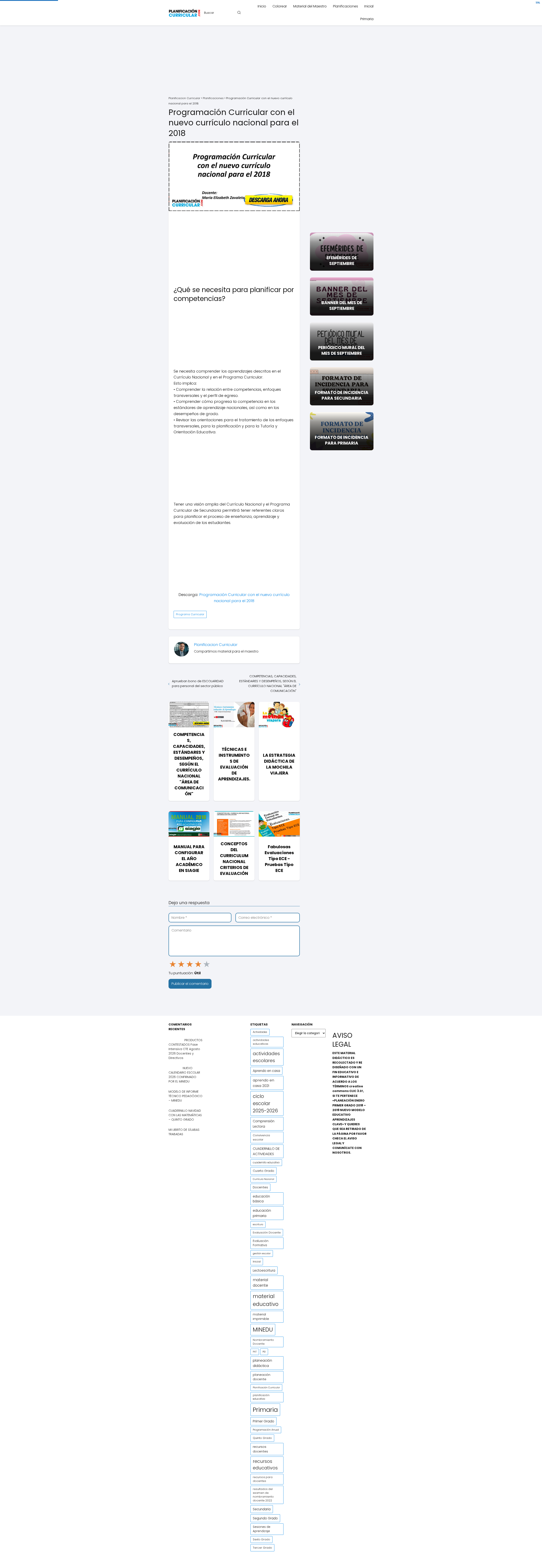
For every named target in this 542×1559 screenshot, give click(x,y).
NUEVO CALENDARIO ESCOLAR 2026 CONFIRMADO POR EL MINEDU (184, 1075)
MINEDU (263, 1329)
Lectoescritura (264, 1270)
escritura (258, 1224)
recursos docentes (260, 1449)
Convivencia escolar (261, 1137)
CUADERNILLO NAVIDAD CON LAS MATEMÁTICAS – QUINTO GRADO (185, 1115)
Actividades (260, 1032)
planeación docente (261, 1377)
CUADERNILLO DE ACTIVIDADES (266, 1151)
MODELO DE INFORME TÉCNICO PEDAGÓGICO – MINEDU (185, 1096)
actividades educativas (261, 1042)
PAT (255, 1351)
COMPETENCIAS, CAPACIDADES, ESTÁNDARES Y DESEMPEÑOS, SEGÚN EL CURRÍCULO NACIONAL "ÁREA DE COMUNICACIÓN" (267, 683)
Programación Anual (266, 1430)
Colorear (279, 6)
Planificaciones (345, 6)
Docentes (260, 1187)
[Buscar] (238, 12)
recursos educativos (265, 1464)
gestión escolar (262, 1253)
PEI (264, 1351)
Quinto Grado (262, 1438)
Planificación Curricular (266, 1387)
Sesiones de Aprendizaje (261, 1529)
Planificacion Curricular (216, 644)
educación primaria (262, 1213)
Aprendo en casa (266, 1070)
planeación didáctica (262, 1363)
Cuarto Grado (263, 1171)
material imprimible (261, 1316)
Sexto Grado (261, 1539)
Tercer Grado (262, 1548)
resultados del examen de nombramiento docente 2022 (263, 1494)
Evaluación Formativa (260, 1243)
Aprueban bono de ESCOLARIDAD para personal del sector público (198, 683)
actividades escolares (266, 1057)
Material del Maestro (310, 6)
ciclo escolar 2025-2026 (265, 1103)
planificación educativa (261, 1397)
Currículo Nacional (263, 1179)
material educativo (265, 1300)
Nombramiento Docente (263, 1342)
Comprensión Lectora (263, 1124)
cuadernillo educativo (266, 1162)
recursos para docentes (262, 1479)
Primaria (366, 19)
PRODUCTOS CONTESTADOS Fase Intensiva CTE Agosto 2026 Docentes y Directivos (185, 1049)
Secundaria (262, 1509)
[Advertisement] (271, 61)
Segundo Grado (265, 1518)
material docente (260, 1282)
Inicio (262, 6)
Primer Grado (263, 1421)
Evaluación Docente (267, 1233)
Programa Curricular (190, 614)
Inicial (368, 6)
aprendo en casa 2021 (263, 1083)
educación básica (261, 1198)
